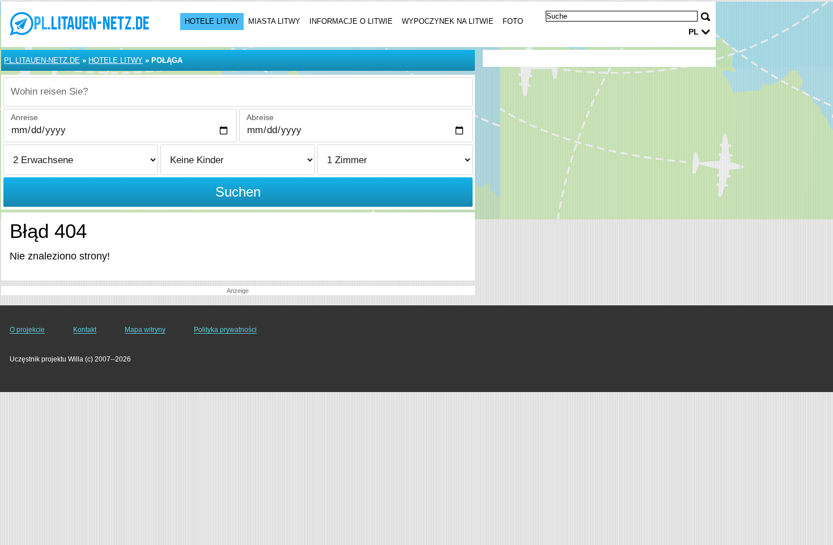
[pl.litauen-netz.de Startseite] (79, 23)
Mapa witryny (145, 330)
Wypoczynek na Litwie (448, 21)
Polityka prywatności (225, 330)
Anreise (24, 117)
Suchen (238, 191)
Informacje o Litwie (351, 21)
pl (693, 31)
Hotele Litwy (212, 21)
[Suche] (705, 16)
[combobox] (238, 92)
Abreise (260, 117)
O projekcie (27, 330)
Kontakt (84, 330)
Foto (513, 21)
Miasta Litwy (274, 21)
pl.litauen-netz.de (42, 60)
